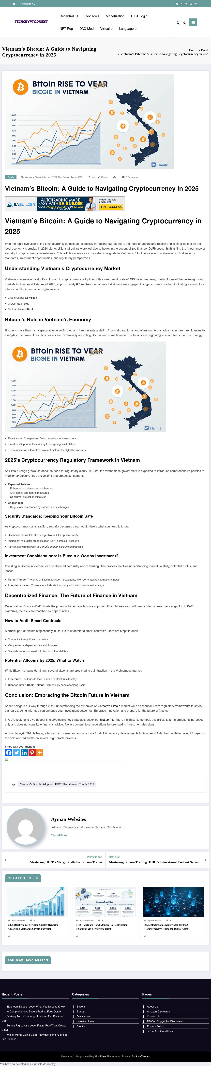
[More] (39, 752)
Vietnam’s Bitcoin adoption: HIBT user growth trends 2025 (53, 177)
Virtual (105, 28)
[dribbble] (186, 4)
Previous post (94, 856)
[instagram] (191, 4)
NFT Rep (66, 28)
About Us (152, 1006)
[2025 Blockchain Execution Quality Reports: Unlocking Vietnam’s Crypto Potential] (37, 902)
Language (126, 28)
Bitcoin (81, 1006)
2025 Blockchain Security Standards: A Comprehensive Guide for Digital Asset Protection (166, 927)
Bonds (11, 177)
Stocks (81, 1026)
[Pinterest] (32, 752)
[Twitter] (16, 752)
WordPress (100, 1056)
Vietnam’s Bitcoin (34, 221)
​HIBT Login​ (139, 16)
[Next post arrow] (205, 860)
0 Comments (132, 177)
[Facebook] (8, 752)
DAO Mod (86, 28)
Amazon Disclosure (158, 1011)
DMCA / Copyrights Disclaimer (165, 1021)
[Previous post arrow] (6, 860)
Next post (114, 856)
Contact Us (153, 1016)
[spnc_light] (184, 22)
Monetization (115, 16)
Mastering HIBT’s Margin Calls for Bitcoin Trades (66, 862)
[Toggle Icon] (193, 22)
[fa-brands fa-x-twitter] (182, 4)
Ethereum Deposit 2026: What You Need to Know (36, 1006)
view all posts (59, 835)
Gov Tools (92, 16)
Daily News (83, 1016)
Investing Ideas (85, 1021)
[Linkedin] (24, 752)
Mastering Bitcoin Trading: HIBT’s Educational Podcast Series (154, 862)
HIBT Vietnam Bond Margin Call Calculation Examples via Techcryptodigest (102, 927)
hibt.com (105, 719)
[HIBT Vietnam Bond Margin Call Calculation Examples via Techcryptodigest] (105, 902)
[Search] (178, 22)
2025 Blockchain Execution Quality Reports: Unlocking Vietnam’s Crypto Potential (33, 927)
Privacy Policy (155, 1026)
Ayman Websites (99, 177)
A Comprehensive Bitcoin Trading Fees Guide (34, 1011)
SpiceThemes (142, 1056)
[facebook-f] (177, 4)
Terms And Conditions (160, 1031)
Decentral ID (69, 16)
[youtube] (196, 4)
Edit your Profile (105, 827)
